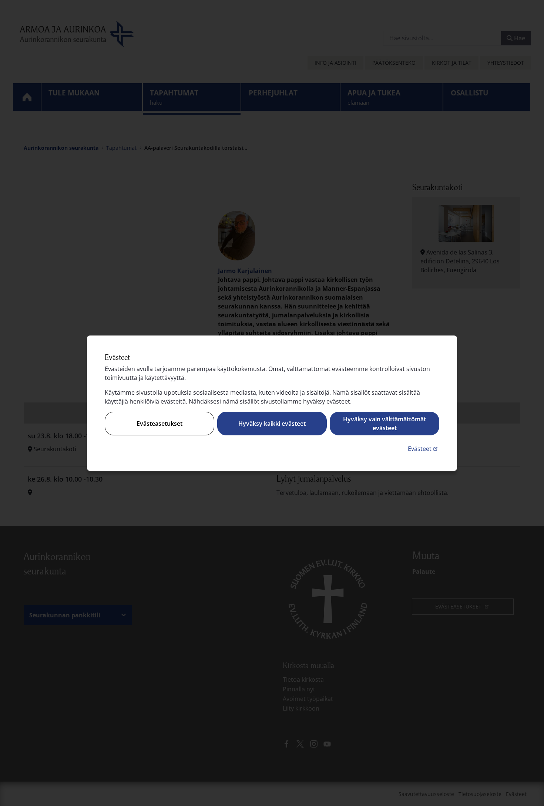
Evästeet (423, 448)
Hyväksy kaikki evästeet (272, 423)
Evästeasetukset (159, 423)
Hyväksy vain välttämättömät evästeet (384, 423)
